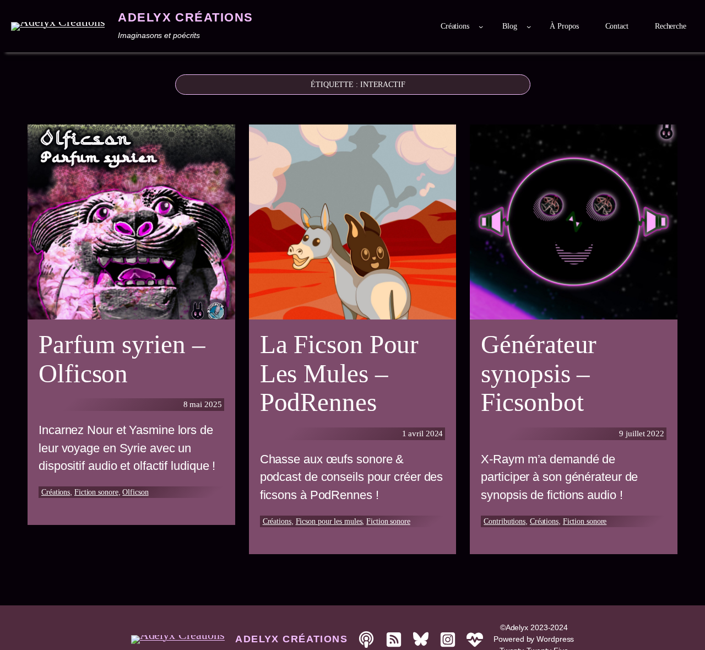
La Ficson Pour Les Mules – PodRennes (339, 373)
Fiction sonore (96, 492)
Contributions (504, 521)
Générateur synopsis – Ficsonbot (538, 373)
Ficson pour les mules (329, 521)
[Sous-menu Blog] (529, 26)
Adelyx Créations (185, 17)
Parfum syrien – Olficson (122, 359)
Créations (55, 492)
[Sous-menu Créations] (481, 26)
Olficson (135, 492)
